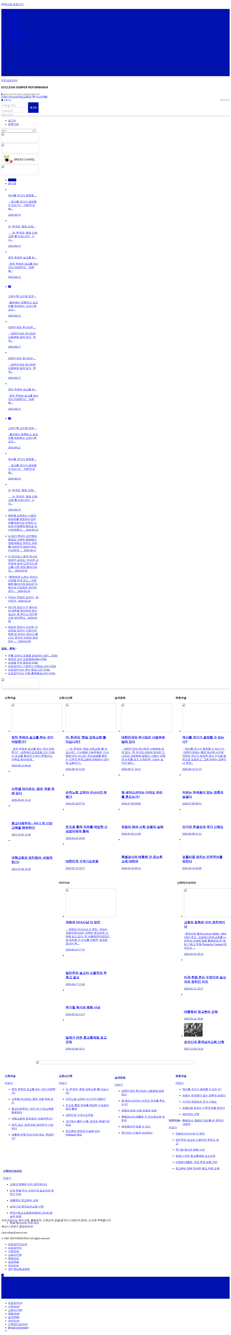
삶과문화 (13, 27)
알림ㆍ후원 (8, 648)
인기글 (12, 179)
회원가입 (7, 100)
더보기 (9, 1083)
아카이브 (13, 31)
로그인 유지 (9, 115)
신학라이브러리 (17, 34)
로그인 (12, 120)
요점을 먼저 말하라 (20, 662)
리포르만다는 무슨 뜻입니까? (26, 669)
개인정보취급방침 (19, 1269)
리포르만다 (15, 13)
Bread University (18, 38)
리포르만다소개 (17, 1244)
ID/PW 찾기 (225, 100)
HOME (5, 1281)
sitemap (9, 44)
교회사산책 (15, 20)
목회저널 (13, 24)
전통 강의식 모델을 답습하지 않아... (29, 655)
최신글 (12, 183)
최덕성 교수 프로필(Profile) (24, 659)
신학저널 (13, 17)
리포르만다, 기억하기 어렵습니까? (29, 666)
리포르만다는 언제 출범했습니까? (28, 673)
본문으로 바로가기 (12, 4)
